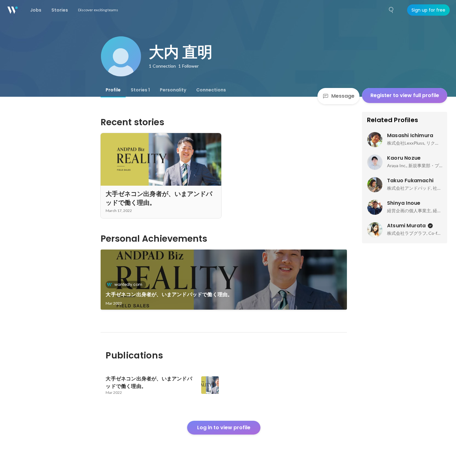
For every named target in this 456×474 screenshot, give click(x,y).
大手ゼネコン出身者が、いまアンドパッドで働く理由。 (169, 294)
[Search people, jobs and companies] (391, 10)
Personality (173, 90)
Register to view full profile (404, 95)
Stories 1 (140, 90)
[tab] (113, 89)
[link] (224, 280)
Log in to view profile (223, 427)
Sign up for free (428, 10)
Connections (211, 90)
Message (342, 96)
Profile (113, 90)
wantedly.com (128, 284)
